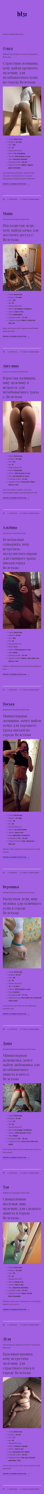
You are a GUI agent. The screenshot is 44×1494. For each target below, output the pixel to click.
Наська (9, 703)
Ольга (8, 48)
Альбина (10, 527)
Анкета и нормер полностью (16, 184)
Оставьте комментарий (30, 199)
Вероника (11, 886)
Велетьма (13, 199)
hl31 (22, 13)
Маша (8, 213)
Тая (6, 1186)
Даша (7, 1043)
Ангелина (11, 365)
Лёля (7, 1338)
